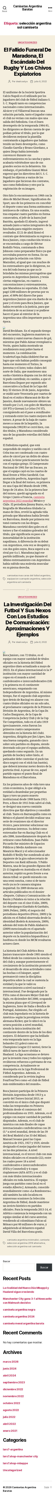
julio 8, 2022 (40, 81)
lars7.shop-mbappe (15, 1463)
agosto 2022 (11, 1410)
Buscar (6, 1261)
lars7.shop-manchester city (20, 1456)
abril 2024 (9, 1375)
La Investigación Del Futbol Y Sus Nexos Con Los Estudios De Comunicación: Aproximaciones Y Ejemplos (27, 619)
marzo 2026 (10, 1361)
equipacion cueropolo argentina (23, 578)
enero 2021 (10, 1430)
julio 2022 (9, 1416)
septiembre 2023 (14, 1382)
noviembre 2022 (13, 1396)
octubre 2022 (11, 1403)
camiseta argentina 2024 (18, 1316)
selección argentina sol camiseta (24, 1246)
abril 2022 (9, 1423)
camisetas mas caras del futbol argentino (28, 575)
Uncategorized (27, 42)
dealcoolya (21, 81)
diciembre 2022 (13, 1389)
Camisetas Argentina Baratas (27, 8)
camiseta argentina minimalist (23, 1239)
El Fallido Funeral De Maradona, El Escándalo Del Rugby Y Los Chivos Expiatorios (27, 61)
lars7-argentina (13, 1449)
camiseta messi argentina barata (23, 1323)
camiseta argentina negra (19, 1309)
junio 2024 (9, 1368)
